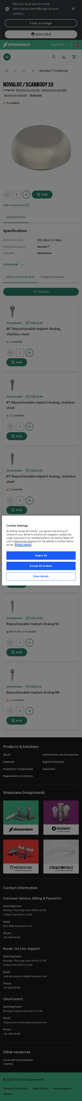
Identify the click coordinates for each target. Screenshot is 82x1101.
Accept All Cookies (41, 565)
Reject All (41, 555)
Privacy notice (23, 544)
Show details (41, 576)
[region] (41, 550)
